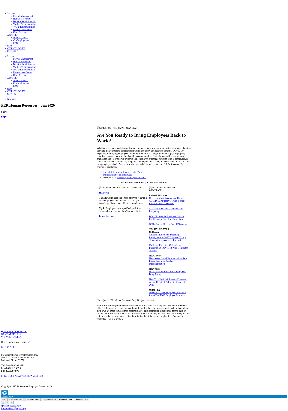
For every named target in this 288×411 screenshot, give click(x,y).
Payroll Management (23, 16)
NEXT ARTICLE (10, 334)
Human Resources (22, 18)
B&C (4, 400)
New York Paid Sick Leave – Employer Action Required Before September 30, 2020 (168, 282)
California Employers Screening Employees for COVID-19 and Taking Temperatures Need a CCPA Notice (167, 237)
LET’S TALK (8, 347)
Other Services (20, 32)
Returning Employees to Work (131, 177)
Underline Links (81, 400)
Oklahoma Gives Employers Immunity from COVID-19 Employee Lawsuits (167, 293)
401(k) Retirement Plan (24, 26)
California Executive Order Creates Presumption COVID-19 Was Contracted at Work (168, 248)
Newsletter (12, 99)
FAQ (15, 43)
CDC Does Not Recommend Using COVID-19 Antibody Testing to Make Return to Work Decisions (167, 201)
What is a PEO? (20, 37)
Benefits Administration (24, 21)
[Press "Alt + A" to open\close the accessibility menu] (4, 392)
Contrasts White (32, 400)
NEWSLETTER (35, 376)
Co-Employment (21, 40)
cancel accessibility (12, 405)
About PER (12, 35)
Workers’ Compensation (24, 24)
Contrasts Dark (15, 400)
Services (11, 13)
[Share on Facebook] (2, 117)
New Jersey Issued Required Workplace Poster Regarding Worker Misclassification (168, 261)
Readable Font (65, 400)
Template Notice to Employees (117, 174)
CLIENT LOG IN (16, 48)
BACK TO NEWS (12, 337)
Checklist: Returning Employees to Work (122, 172)
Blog (9, 45)
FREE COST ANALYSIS (13, 376)
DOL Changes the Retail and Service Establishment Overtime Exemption (166, 217)
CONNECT (13, 51)
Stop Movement (49, 400)
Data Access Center (22, 29)
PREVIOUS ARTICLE (15, 331)
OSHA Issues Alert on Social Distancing (168, 224)
